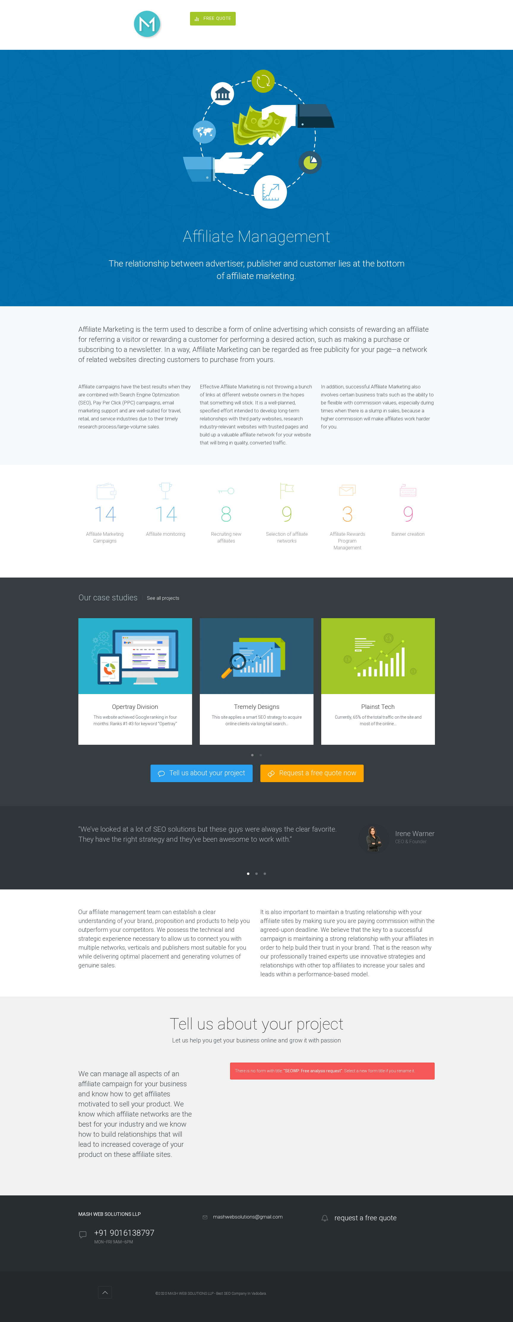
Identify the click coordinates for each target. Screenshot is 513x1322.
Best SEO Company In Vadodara (241, 1293)
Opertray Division (135, 706)
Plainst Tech (378, 706)
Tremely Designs (256, 706)
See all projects (163, 598)
